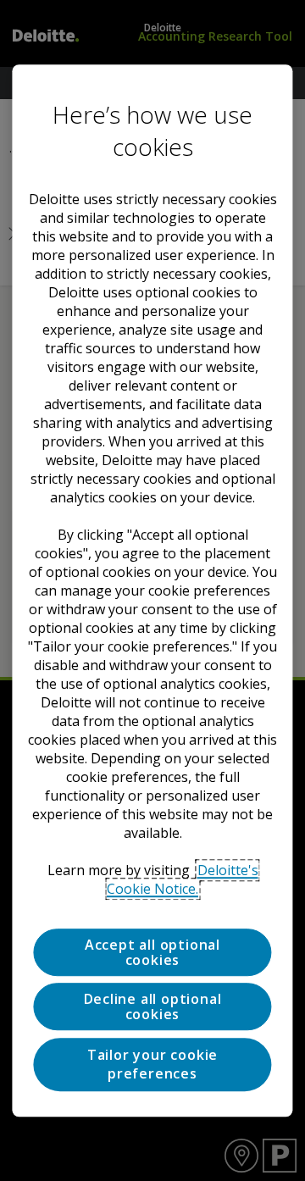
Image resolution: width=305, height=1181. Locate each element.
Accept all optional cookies (152, 952)
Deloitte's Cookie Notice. (182, 879)
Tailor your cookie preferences (152, 1064)
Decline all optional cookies (153, 1007)
